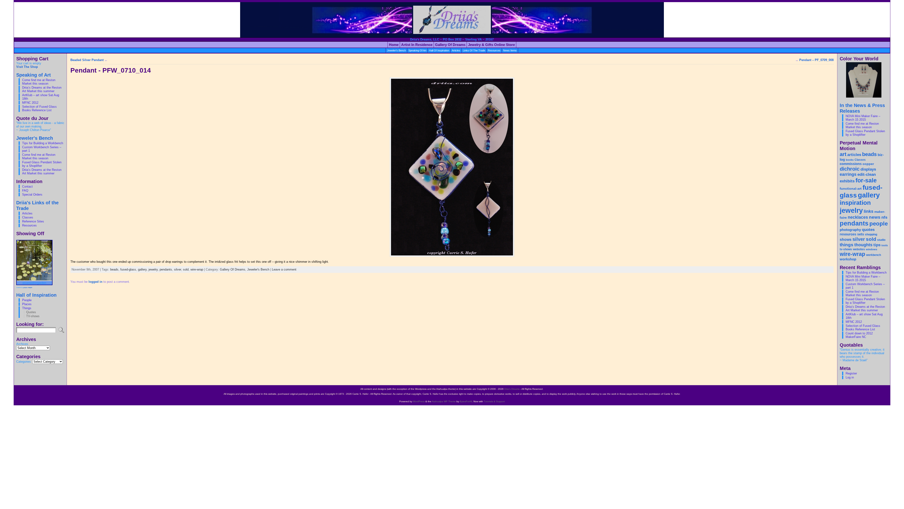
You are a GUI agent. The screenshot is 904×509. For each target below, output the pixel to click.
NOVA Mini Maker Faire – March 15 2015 (863, 117)
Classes (27, 217)
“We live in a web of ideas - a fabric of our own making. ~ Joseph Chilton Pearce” (40, 126)
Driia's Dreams (512, 389)
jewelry (153, 269)
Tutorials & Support (494, 401)
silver (177, 269)
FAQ (25, 190)
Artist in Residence (416, 45)
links (868, 211)
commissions (851, 164)
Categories (23, 361)
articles (456, 50)
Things (26, 308)
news (874, 217)
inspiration (855, 202)
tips (876, 244)
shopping (871, 234)
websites (859, 249)
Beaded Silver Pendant (87, 60)
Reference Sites (33, 221)
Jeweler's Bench (396, 50)
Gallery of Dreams (450, 45)
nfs (884, 217)
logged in (95, 281)
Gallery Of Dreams (232, 269)
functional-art (851, 188)
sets (860, 234)
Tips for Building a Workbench (42, 143)
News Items (510, 50)
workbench (873, 255)
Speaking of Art (417, 50)
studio (881, 240)
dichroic (850, 169)
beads (114, 269)
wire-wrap (196, 269)
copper (868, 164)
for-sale (866, 180)
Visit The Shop (27, 67)
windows (871, 249)
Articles (27, 213)
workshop (848, 259)
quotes (868, 229)
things (846, 244)
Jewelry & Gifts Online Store (491, 45)
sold (186, 269)
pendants (166, 269)
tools (884, 245)
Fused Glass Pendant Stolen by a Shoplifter (41, 164)
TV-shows (33, 316)
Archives (22, 344)
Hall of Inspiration (439, 50)
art (843, 154)
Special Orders (32, 194)
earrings (848, 174)
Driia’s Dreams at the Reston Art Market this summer (41, 89)
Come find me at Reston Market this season (38, 81)
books (850, 159)
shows (846, 239)
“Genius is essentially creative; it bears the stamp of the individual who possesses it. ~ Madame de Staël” (862, 355)
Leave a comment (284, 269)
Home (394, 45)
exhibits (847, 181)
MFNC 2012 (30, 102)
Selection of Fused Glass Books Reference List (39, 108)
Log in (850, 377)
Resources (29, 225)
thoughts (863, 244)
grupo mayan (27, 287)
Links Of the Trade (474, 50)
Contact (27, 186)
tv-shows (846, 249)
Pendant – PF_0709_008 (816, 60)
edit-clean (866, 174)
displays (868, 169)
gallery (142, 269)
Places (27, 304)
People (27, 300)
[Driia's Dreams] (452, 19)
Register (851, 373)
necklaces (858, 217)
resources (494, 50)
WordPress (419, 401)
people (878, 223)
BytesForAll (466, 401)
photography (850, 230)
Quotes (31, 312)
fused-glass (128, 269)
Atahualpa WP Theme (444, 401)
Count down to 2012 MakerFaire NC (859, 335)
